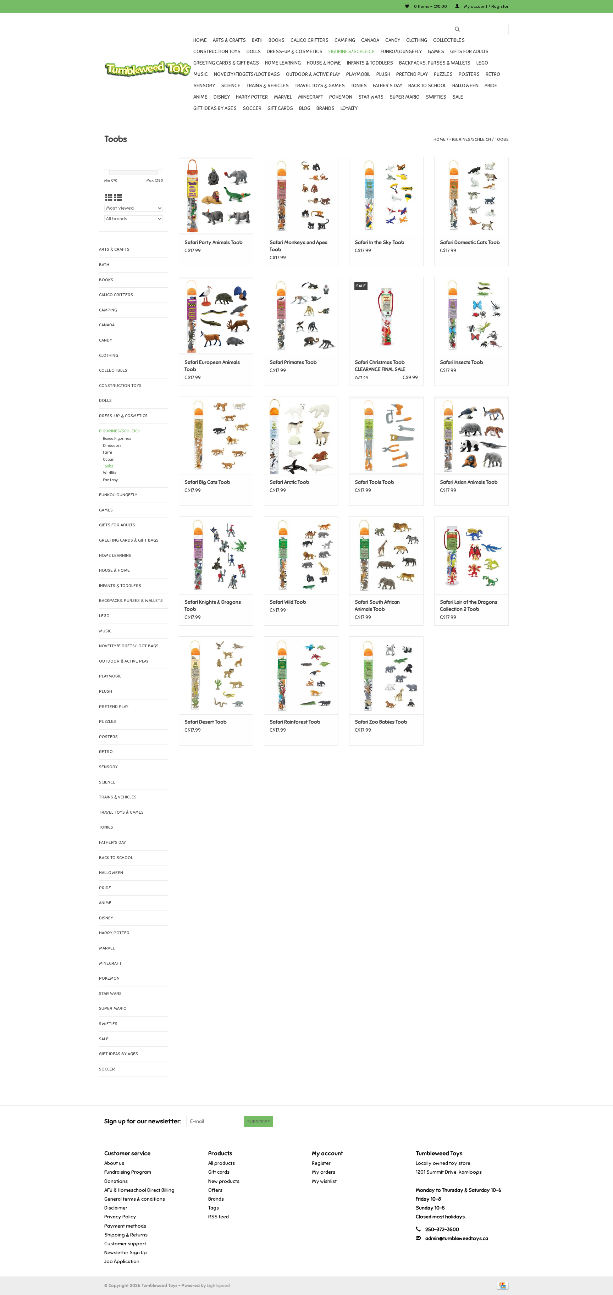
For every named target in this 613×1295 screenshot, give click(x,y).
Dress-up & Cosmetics (294, 52)
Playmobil (358, 74)
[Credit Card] (501, 1285)
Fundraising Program (127, 1172)
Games (436, 52)
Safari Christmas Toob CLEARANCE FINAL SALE (380, 365)
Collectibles (449, 40)
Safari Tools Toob (374, 482)
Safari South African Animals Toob (377, 605)
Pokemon (340, 97)
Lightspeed (218, 1285)
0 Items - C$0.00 (430, 6)
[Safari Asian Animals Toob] (471, 436)
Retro (493, 74)
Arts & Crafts (229, 40)
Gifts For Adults (469, 52)
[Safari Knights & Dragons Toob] (216, 555)
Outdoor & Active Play (313, 74)
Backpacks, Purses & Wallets (434, 63)
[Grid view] (109, 198)
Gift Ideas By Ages (215, 108)
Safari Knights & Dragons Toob (212, 605)
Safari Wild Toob (288, 602)
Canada (370, 40)
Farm (107, 452)
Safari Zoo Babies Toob (381, 722)
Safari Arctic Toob (289, 482)
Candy (392, 40)
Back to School (427, 86)
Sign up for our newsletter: (142, 1121)
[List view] (118, 198)
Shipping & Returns (126, 1235)
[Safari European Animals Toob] (216, 316)
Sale (457, 97)
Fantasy (110, 480)
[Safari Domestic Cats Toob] (471, 196)
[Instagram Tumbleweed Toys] (503, 1121)
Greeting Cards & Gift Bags (226, 63)
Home (200, 40)
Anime (200, 97)
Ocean (109, 459)
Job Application (121, 1261)
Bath (257, 40)
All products (221, 1163)
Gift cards (280, 108)
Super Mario (405, 97)
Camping (345, 40)
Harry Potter (252, 97)
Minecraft (310, 97)
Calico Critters (309, 40)
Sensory (204, 86)
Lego (482, 63)
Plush (383, 74)
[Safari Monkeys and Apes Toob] (301, 196)
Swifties (436, 97)
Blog (304, 108)
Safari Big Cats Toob (207, 482)
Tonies (359, 86)
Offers (215, 1190)
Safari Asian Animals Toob (469, 482)
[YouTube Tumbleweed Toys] (490, 1121)
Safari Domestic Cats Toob (470, 242)
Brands (325, 108)
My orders (323, 1172)
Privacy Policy (120, 1217)
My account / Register (486, 6)
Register (321, 1163)
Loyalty (349, 108)
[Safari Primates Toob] (301, 316)
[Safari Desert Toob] (216, 675)
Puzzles (443, 74)
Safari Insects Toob (461, 362)
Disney (222, 97)
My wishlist (324, 1181)
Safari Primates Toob (293, 362)
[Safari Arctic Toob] (301, 436)
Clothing (416, 40)
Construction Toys (217, 52)
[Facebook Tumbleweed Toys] (478, 1121)
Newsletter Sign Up (125, 1253)
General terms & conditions (134, 1199)
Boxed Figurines (117, 438)
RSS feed (218, 1217)
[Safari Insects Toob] (471, 316)
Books (277, 40)
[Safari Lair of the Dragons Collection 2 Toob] (471, 555)
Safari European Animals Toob (212, 365)
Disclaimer (115, 1208)
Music (200, 74)
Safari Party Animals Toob (213, 242)
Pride (491, 86)
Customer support (125, 1244)
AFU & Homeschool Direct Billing (139, 1190)
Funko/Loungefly (401, 52)
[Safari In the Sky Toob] (386, 196)
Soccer (252, 108)
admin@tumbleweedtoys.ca (456, 1238)
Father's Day (387, 86)
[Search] (457, 29)
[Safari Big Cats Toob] (216, 436)
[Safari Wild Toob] (301, 555)
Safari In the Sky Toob (379, 242)
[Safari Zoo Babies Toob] (386, 675)
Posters (469, 74)
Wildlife (109, 473)
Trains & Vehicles (268, 86)
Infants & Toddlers (370, 63)
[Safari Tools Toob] (386, 436)
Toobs (502, 139)
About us (114, 1163)
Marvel (283, 97)
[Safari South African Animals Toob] (386, 555)
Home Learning (283, 63)
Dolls (254, 52)
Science (231, 86)
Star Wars (370, 97)
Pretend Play (412, 74)
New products (223, 1181)
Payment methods (125, 1226)
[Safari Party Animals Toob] (216, 196)
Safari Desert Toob (205, 722)
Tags (213, 1208)
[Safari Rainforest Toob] (301, 675)
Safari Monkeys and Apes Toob (298, 246)
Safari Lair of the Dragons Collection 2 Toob (468, 605)
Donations (116, 1181)
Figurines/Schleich (351, 52)
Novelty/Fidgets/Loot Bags (247, 74)
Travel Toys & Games (320, 86)
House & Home (324, 63)
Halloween (465, 86)
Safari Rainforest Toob (295, 722)
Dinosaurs (112, 445)
